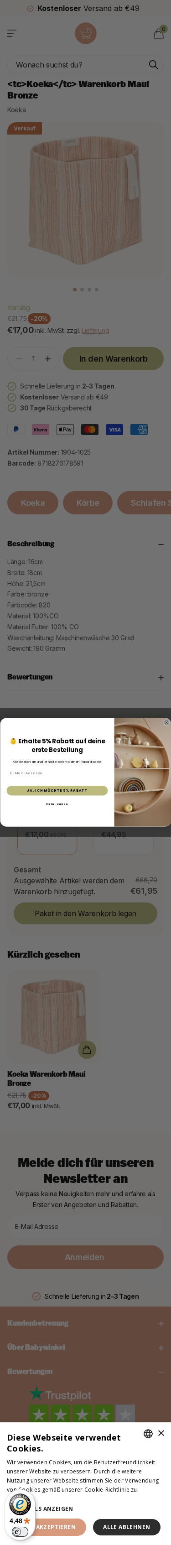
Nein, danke (57, 804)
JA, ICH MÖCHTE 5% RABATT (57, 790)
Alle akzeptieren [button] (48, 1527)
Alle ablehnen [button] (126, 1527)
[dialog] (85, 1483)
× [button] (160, 1433)
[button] (85, 1508)
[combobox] (148, 1433)
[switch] (20, 1532)
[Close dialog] (166, 722)
